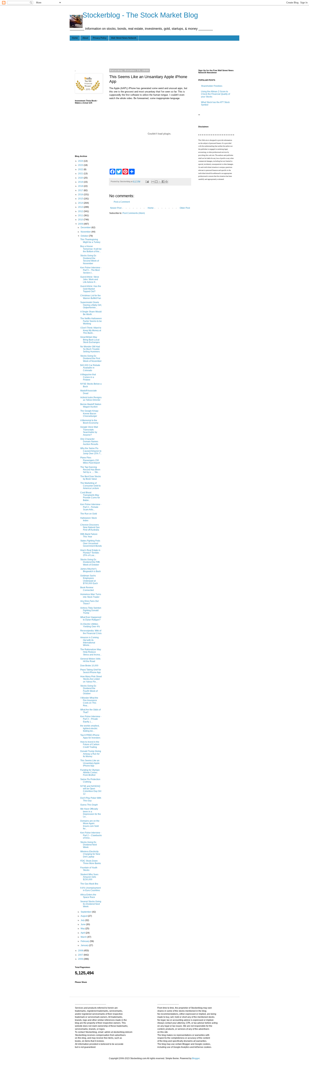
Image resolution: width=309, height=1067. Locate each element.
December (86, 227)
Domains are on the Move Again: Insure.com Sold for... (89, 825)
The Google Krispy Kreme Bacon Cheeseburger (89, 413)
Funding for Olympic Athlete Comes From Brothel (90, 772)
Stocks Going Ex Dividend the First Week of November (91, 358)
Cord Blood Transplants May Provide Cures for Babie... (90, 496)
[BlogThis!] (156, 181)
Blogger (196, 1058)
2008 (81, 950)
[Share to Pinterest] (166, 181)
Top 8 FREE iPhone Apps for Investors (90, 736)
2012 (81, 211)
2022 (81, 169)
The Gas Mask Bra (89, 884)
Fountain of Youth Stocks (88, 868)
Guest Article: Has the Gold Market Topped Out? (90, 289)
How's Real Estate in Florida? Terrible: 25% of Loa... (90, 553)
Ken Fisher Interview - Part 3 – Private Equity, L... (90, 719)
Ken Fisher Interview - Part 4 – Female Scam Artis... (90, 507)
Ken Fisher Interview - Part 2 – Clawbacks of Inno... (91, 835)
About (85, 38)
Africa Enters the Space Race (88, 895)
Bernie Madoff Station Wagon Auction (90, 405)
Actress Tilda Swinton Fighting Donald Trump (90, 610)
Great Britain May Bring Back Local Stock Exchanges (90, 340)
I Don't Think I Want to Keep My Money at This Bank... (90, 330)
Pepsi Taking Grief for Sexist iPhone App (90, 670)
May (83, 928)
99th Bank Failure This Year (88, 535)
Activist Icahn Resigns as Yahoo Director (91, 398)
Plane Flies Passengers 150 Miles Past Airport (90, 460)
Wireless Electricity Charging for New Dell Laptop (90, 854)
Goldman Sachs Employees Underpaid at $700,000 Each (89, 579)
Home (75, 38)
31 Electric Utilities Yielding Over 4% (90, 625)
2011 (81, 215)
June (83, 924)
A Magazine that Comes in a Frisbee (88, 377)
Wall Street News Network (123, 38)
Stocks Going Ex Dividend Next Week (88, 845)
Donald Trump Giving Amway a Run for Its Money (90, 754)
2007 (81, 955)
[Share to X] (159, 181)
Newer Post (115, 208)
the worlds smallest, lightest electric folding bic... (89, 728)
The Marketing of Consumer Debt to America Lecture (90, 486)
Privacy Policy (99, 38)
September (86, 912)
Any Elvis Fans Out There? (89, 602)
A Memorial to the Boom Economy (89, 421)
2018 (81, 186)
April (83, 933)
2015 (81, 198)
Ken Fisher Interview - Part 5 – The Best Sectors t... (90, 270)
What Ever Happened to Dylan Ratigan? (90, 618)
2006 (81, 959)
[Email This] (153, 181)
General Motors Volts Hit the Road (90, 660)
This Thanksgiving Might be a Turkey (90, 240)
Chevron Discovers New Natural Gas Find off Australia (90, 527)
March (84, 937)
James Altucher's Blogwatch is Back (90, 570)
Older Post (185, 208)
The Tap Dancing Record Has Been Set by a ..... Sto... (90, 470)
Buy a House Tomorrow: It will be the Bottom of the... (91, 249)
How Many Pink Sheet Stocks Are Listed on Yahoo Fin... (91, 679)
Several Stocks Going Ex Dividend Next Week (90, 904)
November (86, 232)
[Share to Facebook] (163, 181)
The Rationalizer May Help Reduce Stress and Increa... (91, 652)
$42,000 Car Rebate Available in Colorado (90, 368)
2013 (81, 207)
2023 (81, 165)
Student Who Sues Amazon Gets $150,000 (89, 877)
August (84, 916)
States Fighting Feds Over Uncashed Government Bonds (91, 543)
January (85, 945)
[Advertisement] (140, 54)
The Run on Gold (88, 513)
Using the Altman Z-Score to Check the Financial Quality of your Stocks (215, 94)
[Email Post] (147, 181)
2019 (81, 182)
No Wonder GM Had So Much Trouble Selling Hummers (90, 349)
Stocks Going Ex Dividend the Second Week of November (89, 259)
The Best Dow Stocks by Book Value (90, 477)
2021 (81, 173)
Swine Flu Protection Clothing (90, 780)
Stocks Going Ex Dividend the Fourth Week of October (89, 690)
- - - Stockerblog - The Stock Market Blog (134, 15)
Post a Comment (122, 202)
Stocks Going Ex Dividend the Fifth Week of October (90, 562)
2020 (81, 178)
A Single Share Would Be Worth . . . (91, 312)
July (83, 920)
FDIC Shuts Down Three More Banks (90, 862)
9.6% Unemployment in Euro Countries (90, 889)
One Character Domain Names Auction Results (89, 441)
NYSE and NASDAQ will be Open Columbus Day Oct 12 (90, 790)
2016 (81, 194)
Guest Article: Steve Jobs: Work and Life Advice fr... (89, 279)
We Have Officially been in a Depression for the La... (90, 813)
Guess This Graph (89, 805)
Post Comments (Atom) (133, 213)
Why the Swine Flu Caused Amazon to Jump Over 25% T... (91, 451)
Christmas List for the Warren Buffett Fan (90, 296)
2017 (81, 190)
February (85, 941)
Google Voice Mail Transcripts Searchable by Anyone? (89, 431)
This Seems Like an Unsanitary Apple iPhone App (90, 763)
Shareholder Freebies (211, 86)
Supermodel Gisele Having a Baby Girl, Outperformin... (91, 305)
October (85, 236)
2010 (81, 219)
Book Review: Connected (87, 588)
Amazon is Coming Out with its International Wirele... (89, 641)
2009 (81, 224)
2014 (81, 203)
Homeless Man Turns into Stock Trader (90, 595)
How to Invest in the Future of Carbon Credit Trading (89, 744)
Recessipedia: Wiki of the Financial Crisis (91, 631)
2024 (81, 161)
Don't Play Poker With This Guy (90, 799)
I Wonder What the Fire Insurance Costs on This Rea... (89, 702)
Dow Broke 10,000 (89, 665)
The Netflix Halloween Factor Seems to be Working (91, 321)
